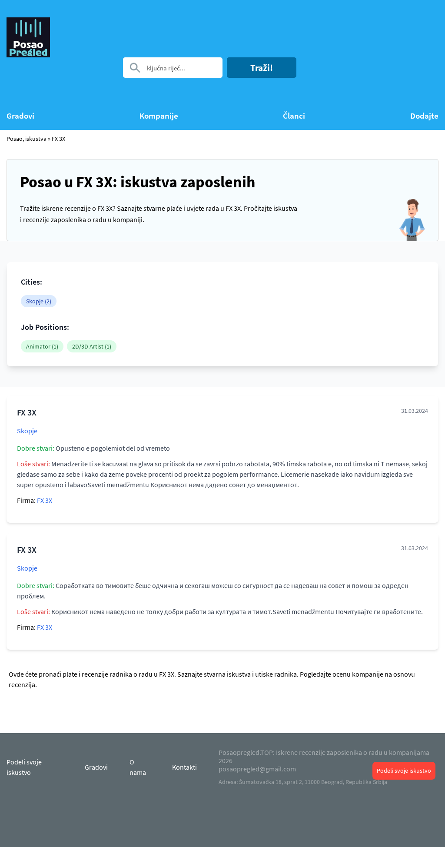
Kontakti (184, 767)
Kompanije (158, 116)
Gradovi (20, 116)
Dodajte (424, 116)
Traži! (261, 67)
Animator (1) (42, 346)
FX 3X (58, 139)
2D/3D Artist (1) (91, 346)
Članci (294, 116)
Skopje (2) (38, 301)
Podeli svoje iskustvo (404, 770)
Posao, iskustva (26, 139)
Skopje (27, 430)
